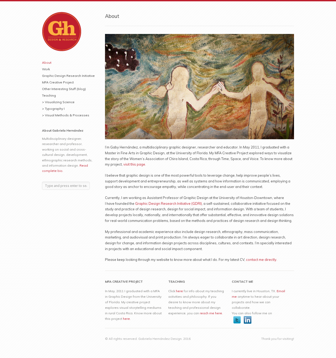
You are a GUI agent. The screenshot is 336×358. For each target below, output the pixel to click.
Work (46, 69)
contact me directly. (261, 259)
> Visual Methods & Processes (65, 115)
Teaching (49, 95)
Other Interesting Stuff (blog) (64, 89)
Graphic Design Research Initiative (68, 76)
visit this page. (134, 164)
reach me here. (211, 313)
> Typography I (53, 109)
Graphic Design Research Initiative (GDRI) (168, 203)
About (46, 62)
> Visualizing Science (58, 102)
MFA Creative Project (58, 82)
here (179, 291)
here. (127, 319)
